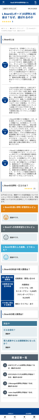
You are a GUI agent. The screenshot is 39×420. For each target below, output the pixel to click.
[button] (35, 317)
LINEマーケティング (9, 9)
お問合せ (10, 414)
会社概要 (28, 414)
